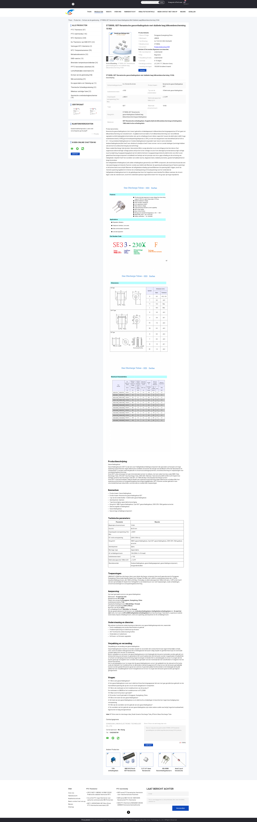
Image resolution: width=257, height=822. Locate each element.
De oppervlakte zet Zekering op (82, 83)
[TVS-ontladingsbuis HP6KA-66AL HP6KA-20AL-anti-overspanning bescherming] (113, 760)
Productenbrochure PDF (162, 47)
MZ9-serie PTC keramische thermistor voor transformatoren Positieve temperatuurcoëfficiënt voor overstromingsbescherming (130, 794)
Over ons (117, 12)
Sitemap (71, 807)
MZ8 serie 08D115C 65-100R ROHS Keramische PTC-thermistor (128, 799)
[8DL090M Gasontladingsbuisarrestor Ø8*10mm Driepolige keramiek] (165, 760)
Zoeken (162, 2)
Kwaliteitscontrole (147, 12)
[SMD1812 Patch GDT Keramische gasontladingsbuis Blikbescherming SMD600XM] (130, 760)
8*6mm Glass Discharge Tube (161, 714)
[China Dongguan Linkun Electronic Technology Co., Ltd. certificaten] (76, 111)
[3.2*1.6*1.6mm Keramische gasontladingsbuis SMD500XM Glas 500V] (146, 760)
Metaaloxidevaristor (78, 54)
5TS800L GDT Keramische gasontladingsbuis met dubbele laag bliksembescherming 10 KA (120, 65)
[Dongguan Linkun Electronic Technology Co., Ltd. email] (73, 149)
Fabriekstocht (130, 12)
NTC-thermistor (76, 38)
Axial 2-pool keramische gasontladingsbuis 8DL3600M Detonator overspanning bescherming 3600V (179, 770)
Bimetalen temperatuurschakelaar (83, 63)
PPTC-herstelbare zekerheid (81, 67)
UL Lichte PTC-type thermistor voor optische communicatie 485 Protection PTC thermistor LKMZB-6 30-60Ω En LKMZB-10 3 (100, 799)
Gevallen (192, 12)
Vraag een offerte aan (175, 2)
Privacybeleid (86, 820)
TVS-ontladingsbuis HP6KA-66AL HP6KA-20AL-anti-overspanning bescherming (113, 770)
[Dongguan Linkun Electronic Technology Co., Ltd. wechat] (83, 149)
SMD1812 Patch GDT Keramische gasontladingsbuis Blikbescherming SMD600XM (129, 770)
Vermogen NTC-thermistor (80, 46)
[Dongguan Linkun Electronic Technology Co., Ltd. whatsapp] (78, 149)
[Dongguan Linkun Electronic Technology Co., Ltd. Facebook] (73, 4)
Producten (98, 12)
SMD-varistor (75, 58)
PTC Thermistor (76, 30)
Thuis (89, 12)
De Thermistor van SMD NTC (81, 42)
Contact (142, 70)
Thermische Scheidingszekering (82, 87)
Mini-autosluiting (76, 79)
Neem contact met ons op (167, 12)
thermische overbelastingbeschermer (84, 95)
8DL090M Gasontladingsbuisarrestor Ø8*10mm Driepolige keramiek (165, 770)
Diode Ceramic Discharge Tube (141, 714)
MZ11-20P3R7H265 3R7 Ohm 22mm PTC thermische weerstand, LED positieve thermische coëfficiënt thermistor (99, 805)
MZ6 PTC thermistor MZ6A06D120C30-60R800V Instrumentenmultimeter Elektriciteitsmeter (130, 804)
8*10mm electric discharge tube (120, 714)
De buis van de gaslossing (90, 20)
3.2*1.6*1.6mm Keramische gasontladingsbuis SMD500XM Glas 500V (146, 770)
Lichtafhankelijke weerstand (81, 71)
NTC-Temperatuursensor (79, 50)
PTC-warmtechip (77, 34)
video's (108, 12)
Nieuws (183, 12)
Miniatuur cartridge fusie (79, 91)
